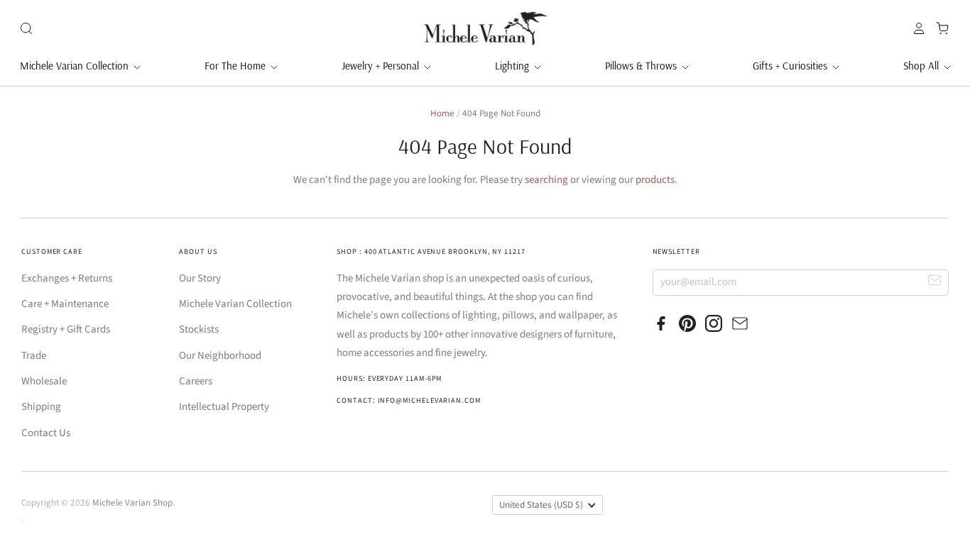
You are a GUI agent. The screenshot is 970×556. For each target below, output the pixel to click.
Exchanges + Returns (66, 278)
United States (541, 505)
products (655, 179)
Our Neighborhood (220, 355)
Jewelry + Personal (382, 65)
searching (546, 179)
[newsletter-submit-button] (935, 282)
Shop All (922, 65)
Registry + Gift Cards (65, 329)
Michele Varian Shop (132, 502)
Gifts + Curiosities (791, 65)
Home (442, 113)
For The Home (236, 65)
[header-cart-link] (938, 28)
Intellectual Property (224, 406)
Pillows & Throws (642, 65)
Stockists (199, 329)
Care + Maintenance (65, 303)
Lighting (513, 65)
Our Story (200, 278)
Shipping (41, 406)
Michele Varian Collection (75, 65)
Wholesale (44, 381)
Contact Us (45, 433)
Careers (195, 381)
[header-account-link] (915, 28)
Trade (33, 355)
